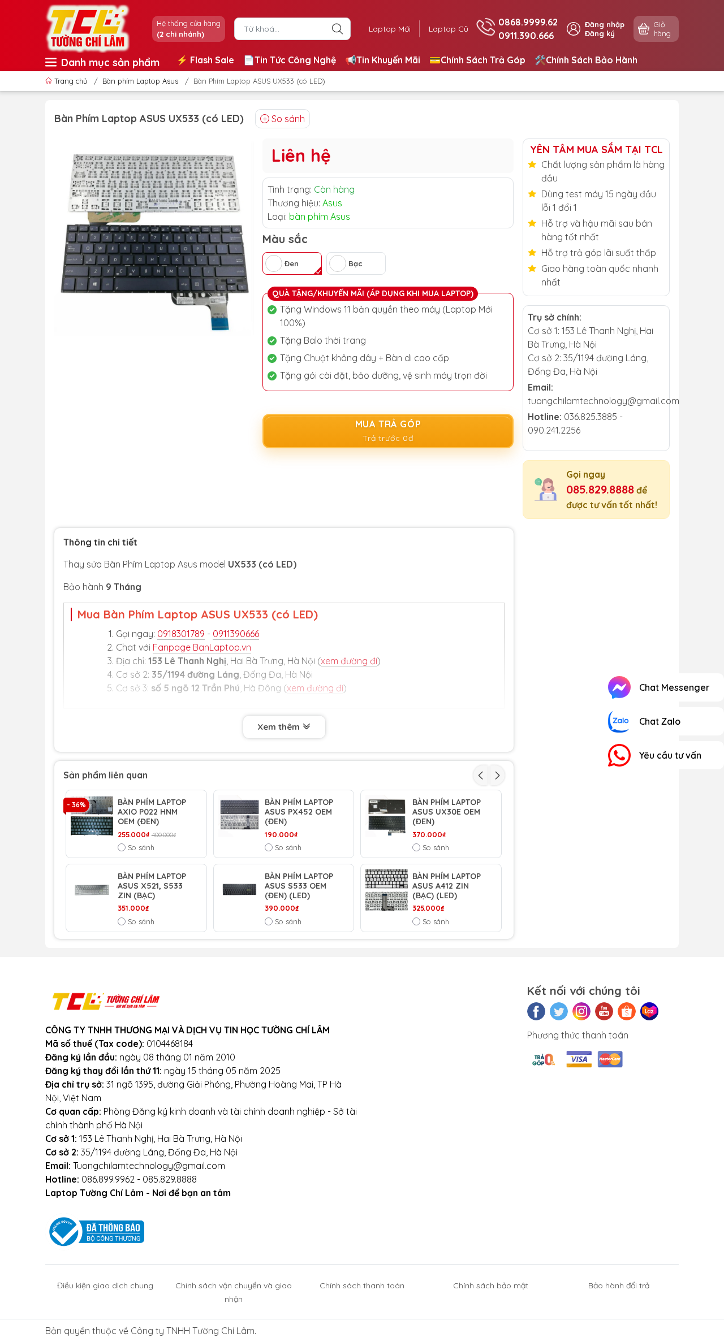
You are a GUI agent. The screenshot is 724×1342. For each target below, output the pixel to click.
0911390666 (236, 633)
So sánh (288, 118)
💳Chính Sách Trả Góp (477, 60)
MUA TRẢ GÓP (388, 430)
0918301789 (181, 633)
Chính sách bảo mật (490, 1285)
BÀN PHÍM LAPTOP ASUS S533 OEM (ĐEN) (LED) (299, 886)
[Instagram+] (581, 1011)
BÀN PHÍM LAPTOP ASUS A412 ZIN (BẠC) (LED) (446, 886)
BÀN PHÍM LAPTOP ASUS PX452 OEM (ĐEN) (299, 812)
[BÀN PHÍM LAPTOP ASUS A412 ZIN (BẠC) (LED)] (386, 890)
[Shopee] (627, 1011)
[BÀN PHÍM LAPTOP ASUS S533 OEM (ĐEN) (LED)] (239, 890)
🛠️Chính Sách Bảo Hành (586, 60)
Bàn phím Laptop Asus (140, 80)
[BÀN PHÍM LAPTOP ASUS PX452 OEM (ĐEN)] (239, 816)
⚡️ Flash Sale (205, 60)
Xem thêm (279, 726)
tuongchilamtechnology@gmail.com (603, 400)
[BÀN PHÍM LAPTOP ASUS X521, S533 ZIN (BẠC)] (92, 890)
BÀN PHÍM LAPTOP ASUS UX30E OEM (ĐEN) (446, 812)
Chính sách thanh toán (362, 1285)
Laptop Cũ (448, 29)
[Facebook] (536, 1011)
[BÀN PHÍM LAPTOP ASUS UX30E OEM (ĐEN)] (386, 816)
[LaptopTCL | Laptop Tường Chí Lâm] (87, 27)
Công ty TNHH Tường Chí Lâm (193, 1330)
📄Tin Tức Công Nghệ (289, 60)
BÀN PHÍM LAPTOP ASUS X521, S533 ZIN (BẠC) (152, 886)
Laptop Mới (390, 29)
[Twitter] (559, 1011)
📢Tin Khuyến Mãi (382, 60)
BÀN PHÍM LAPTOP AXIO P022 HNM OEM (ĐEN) (152, 812)
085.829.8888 (600, 489)
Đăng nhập (604, 24)
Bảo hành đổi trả (618, 1285)
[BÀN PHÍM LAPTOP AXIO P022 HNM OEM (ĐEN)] (92, 816)
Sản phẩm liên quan (105, 775)
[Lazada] (649, 1011)
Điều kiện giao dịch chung (105, 1285)
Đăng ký (600, 33)
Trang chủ (70, 80)
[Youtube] (604, 1011)
